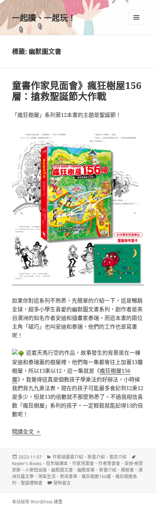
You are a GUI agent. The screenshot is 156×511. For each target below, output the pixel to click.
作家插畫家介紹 (68, 457)
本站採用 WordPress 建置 (37, 502)
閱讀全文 (26, 431)
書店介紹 (118, 457)
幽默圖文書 (62, 470)
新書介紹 (96, 457)
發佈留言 (62, 483)
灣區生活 (47, 476)
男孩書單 (68, 476)
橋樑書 (127, 470)
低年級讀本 (57, 463)
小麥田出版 (36, 470)
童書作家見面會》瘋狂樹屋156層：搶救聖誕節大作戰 (76, 91)
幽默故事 (86, 470)
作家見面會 (83, 463)
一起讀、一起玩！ (44, 17)
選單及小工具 (136, 17)
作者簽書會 (109, 463)
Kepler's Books (27, 463)
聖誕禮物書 (31, 483)
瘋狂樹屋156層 (96, 476)
